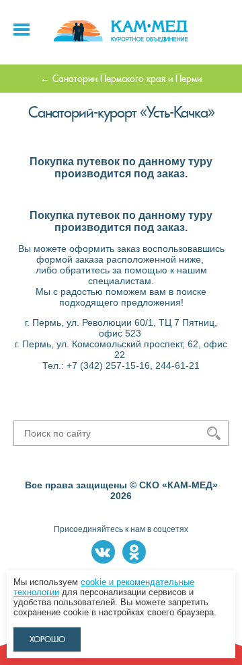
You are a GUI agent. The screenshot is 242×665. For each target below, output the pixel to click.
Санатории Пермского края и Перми (127, 79)
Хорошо (47, 639)
